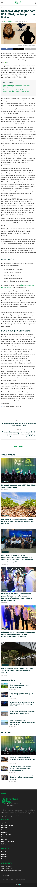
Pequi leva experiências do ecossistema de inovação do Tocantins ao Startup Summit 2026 (22, 704)
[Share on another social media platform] (30, 49)
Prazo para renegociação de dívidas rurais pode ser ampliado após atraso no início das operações (17, 521)
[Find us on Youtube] (8, 876)
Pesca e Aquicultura (7, 841)
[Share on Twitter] (18, 49)
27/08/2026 (4, 525)
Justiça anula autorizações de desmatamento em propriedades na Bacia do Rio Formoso (22, 722)
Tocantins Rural (9, 879)
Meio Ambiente (6, 834)
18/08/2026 (4, 639)
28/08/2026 (5, 489)
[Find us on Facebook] (1, 876)
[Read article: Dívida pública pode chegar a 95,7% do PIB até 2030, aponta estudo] (18, 470)
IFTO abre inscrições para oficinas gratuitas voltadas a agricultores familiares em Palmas (20, 768)
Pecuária (4, 839)
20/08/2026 (5, 564)
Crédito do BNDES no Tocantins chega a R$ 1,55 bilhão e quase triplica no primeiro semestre (17, 670)
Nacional (4, 837)
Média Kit (4, 856)
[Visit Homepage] (18, 2)
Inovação (4, 832)
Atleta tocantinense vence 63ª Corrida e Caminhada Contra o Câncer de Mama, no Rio (22, 694)
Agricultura (4, 823)
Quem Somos (5, 852)
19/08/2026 (4, 602)
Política (3, 844)
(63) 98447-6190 (8, 868)
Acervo (3, 854)
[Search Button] (35, 2)
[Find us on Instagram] (6, 876)
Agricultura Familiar (7, 825)
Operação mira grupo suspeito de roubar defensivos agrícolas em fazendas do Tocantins (22, 777)
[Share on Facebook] (7, 49)
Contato (3, 859)
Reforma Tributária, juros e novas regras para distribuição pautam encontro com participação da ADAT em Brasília (18, 634)
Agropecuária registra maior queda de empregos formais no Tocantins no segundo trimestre (21, 685)
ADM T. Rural (8, 21)
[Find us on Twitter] (3, 876)
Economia (8, 7)
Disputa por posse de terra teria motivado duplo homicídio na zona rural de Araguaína (22, 713)
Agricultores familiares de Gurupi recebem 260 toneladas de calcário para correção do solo (22, 759)
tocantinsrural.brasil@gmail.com (12, 870)
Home (2, 7)
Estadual (4, 830)
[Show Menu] (2, 2)
